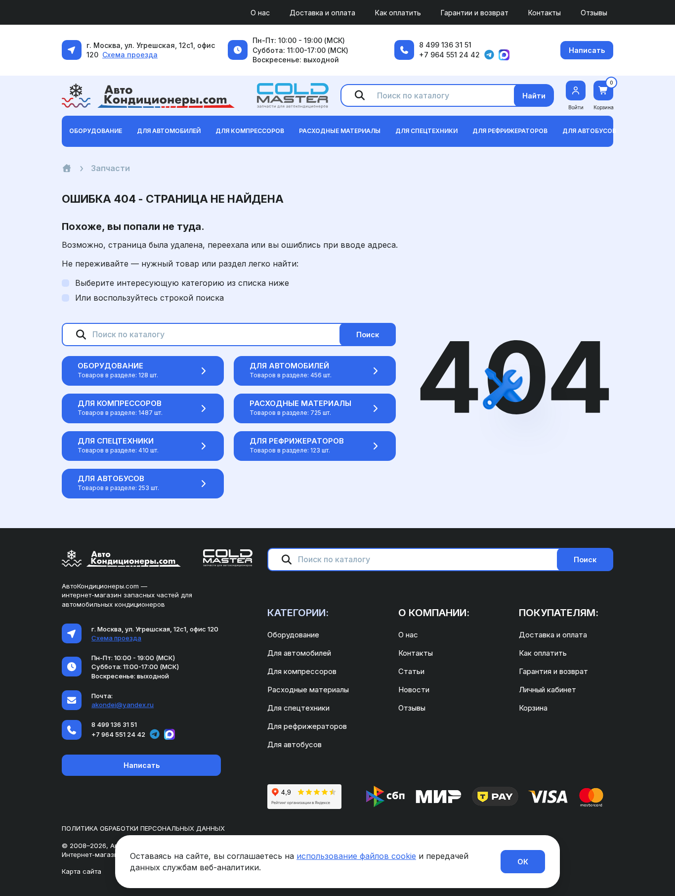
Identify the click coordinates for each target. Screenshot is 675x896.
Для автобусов (111, 478)
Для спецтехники (116, 441)
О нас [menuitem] (260, 12)
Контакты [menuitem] (544, 12)
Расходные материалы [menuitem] (308, 689)
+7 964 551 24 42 (449, 54)
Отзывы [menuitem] (594, 12)
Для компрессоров (120, 403)
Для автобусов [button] (589, 130)
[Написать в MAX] (504, 54)
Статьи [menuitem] (411, 671)
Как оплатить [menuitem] (398, 12)
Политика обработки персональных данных (143, 828)
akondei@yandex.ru (122, 705)
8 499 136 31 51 (445, 45)
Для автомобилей (289, 365)
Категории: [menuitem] (298, 613)
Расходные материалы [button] (339, 130)
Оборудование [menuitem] (293, 634)
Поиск (367, 334)
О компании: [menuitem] (433, 613)
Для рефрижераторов (297, 441)
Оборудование (110, 365)
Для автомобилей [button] (169, 130)
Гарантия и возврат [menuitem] (553, 671)
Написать (587, 50)
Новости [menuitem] (413, 689)
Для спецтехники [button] (426, 130)
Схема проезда (130, 54)
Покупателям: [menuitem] (558, 613)
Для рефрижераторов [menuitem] (307, 726)
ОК (522, 861)
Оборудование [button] (95, 130)
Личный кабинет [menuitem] (547, 689)
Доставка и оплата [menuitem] (322, 12)
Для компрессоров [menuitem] (302, 671)
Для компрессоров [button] (249, 130)
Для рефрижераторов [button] (510, 130)
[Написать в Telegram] (489, 54)
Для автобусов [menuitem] (294, 744)
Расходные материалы (300, 403)
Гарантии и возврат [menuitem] (474, 12)
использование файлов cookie (356, 856)
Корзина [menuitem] (533, 708)
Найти (534, 95)
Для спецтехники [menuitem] (298, 708)
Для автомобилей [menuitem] (299, 653)
